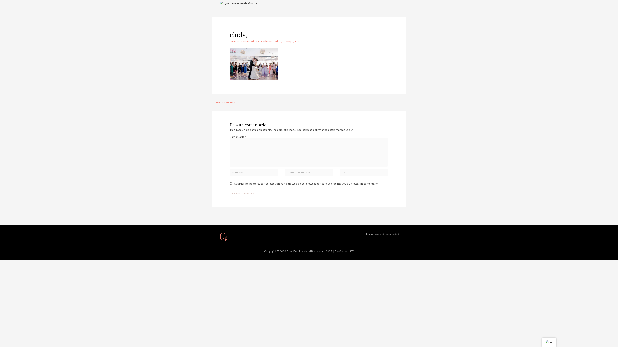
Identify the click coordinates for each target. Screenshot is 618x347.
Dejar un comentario (242, 41)
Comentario (238, 136)
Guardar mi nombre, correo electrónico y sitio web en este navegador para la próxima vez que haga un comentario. (306, 183)
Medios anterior (224, 102)
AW (352, 251)
